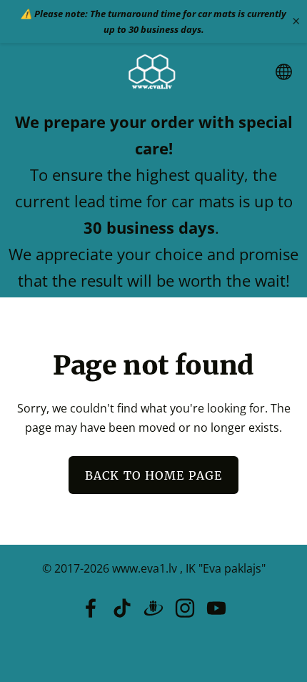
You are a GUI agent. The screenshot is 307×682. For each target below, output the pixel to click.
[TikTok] (122, 608)
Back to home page (153, 475)
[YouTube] (216, 608)
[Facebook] (90, 608)
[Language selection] (283, 72)
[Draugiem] (153, 608)
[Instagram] (185, 608)
